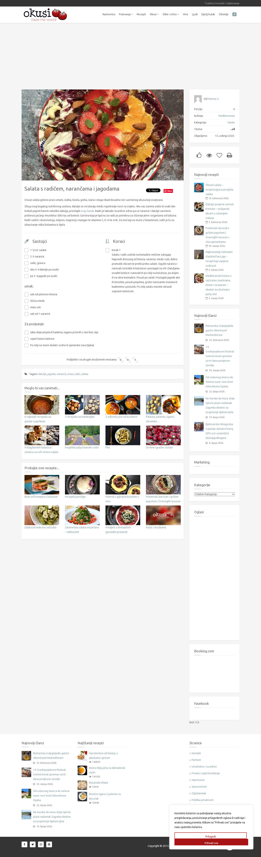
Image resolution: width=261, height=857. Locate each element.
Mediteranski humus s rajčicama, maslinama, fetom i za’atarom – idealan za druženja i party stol (219, 285)
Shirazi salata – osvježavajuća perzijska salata (219, 189)
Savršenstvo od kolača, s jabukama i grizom (103, 755)
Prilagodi (210, 836)
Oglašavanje (232, 3)
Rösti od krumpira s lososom (41, 496)
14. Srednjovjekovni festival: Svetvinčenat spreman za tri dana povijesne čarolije (220, 356)
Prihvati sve (211, 843)
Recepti (141, 14)
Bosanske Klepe (98, 782)
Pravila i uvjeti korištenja (206, 773)
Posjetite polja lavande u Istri (82, 447)
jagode (52, 374)
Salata (231, 122)
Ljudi (195, 14)
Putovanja (125, 14)
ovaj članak (87, 210)
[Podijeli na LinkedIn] (128, 359)
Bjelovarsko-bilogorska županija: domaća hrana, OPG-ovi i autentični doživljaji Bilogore (219, 431)
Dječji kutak (208, 14)
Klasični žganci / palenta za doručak (105, 796)
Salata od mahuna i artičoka (40, 527)
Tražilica (209, 3)
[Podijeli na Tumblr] (135, 359)
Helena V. (213, 98)
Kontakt (220, 3)
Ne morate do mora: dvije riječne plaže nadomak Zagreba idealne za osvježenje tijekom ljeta (220, 405)
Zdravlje (224, 14)
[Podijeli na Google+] (120, 359)
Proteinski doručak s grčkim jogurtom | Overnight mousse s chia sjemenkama (163, 501)
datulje (42, 374)
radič (77, 374)
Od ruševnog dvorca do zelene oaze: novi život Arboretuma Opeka (219, 382)
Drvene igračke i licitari (159, 447)
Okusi (153, 14)
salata (84, 374)
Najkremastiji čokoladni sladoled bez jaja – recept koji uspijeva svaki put (219, 258)
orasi (70, 374)
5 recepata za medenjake (80, 416)
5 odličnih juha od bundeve (121, 416)
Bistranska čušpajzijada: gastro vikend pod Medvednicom (219, 330)
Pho (107, 447)
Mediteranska (226, 115)
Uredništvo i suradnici (204, 766)
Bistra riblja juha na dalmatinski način (107, 770)
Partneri (196, 759)
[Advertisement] (130, 54)
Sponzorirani (199, 786)
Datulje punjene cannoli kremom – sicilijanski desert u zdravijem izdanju (220, 211)
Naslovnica (108, 14)
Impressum (198, 779)
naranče (61, 374)
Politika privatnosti (202, 799)
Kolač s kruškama (156, 527)
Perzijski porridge (75, 496)
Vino (185, 14)
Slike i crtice (170, 14)
